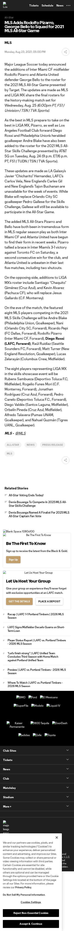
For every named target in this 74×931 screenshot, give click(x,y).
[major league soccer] (6, 827)
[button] (68, 5)
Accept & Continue (31, 923)
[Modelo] (37, 705)
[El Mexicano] (49, 697)
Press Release (52, 444)
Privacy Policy (23, 887)
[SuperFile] (21, 705)
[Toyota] (50, 735)
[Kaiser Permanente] (17, 726)
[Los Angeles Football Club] (6, 5)
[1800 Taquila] (40, 723)
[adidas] (24, 735)
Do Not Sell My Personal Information (24, 894)
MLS (9, 453)
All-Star (13, 444)
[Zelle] (37, 735)
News (31, 444)
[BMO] (20, 697)
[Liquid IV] (53, 705)
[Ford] (32, 697)
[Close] (57, 837)
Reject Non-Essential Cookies (31, 912)
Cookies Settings (31, 902)
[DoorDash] (59, 723)
